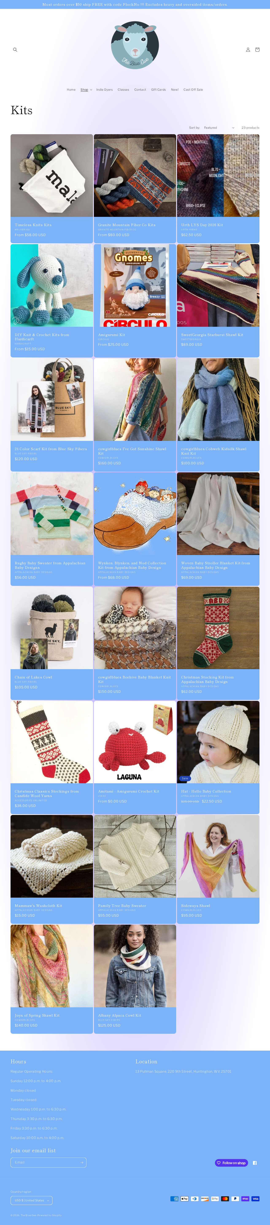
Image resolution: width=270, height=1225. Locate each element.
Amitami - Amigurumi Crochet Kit (128, 791)
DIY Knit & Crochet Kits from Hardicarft (42, 336)
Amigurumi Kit (111, 334)
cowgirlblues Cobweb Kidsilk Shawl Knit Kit (214, 451)
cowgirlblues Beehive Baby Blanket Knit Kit (134, 679)
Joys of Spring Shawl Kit (37, 1015)
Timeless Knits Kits (33, 225)
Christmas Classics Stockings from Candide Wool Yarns (47, 793)
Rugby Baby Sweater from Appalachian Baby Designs (50, 565)
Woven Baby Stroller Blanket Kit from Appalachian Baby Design (215, 565)
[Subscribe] (81, 1163)
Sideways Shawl (195, 905)
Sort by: (194, 127)
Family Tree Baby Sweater (122, 905)
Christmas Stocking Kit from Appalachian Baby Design (207, 679)
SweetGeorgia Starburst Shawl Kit (212, 334)
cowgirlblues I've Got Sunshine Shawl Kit (132, 451)
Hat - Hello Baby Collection (206, 791)
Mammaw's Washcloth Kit (38, 905)
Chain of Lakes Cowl (33, 677)
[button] (15, 49)
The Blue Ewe (28, 1215)
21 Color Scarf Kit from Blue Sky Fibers (51, 449)
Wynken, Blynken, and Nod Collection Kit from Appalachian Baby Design (132, 565)
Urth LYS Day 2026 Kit (202, 225)
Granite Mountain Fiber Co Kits (127, 225)
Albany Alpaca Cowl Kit (119, 1015)
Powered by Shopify (49, 1215)
